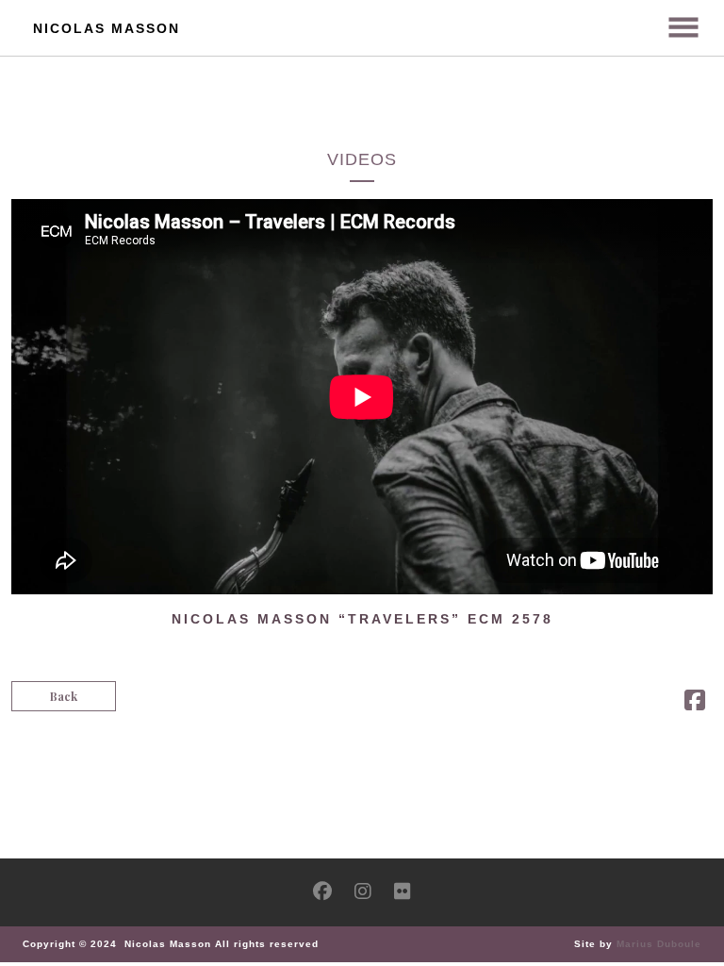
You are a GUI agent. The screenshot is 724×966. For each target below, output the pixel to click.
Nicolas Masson (106, 28)
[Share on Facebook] (695, 703)
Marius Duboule (659, 944)
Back (63, 696)
